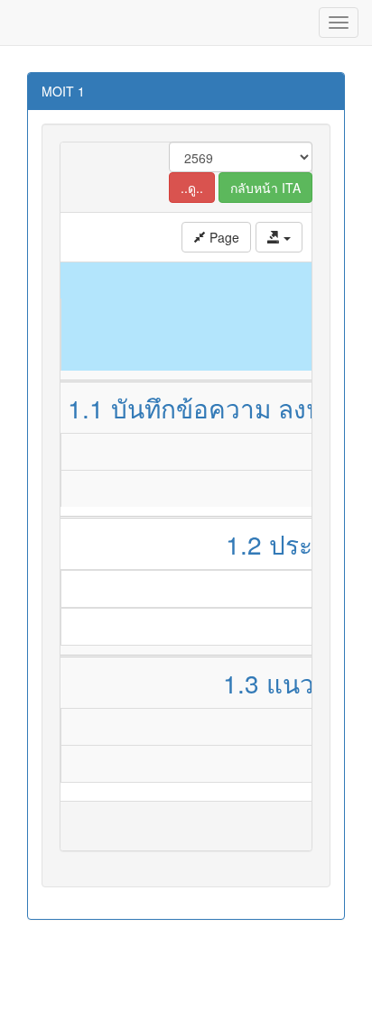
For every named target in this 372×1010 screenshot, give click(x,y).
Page (222, 237)
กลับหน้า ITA (265, 188)
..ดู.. (192, 188)
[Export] (279, 237)
